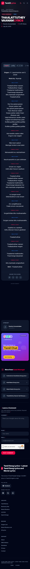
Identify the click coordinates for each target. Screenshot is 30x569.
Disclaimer (4, 545)
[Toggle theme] (20, 3)
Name (3, 430)
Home (2, 9)
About (2, 539)
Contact (3, 551)
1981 (15, 14)
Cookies (17, 565)
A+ (22, 65)
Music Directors (5, 509)
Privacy (3, 548)
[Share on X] (8, 493)
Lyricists (3, 512)
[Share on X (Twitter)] (13, 277)
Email (3, 437)
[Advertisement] (15, 45)
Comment (4, 415)
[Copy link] (20, 277)
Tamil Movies (4, 503)
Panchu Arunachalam (9, 24)
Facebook (7, 485)
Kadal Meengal (9, 9)
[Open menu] (27, 3)
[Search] (24, 3)
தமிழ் (13, 65)
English (7, 65)
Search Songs (5, 515)
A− (17, 65)
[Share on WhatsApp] (16, 277)
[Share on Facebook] (9, 277)
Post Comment (8, 453)
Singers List (4, 524)
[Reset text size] (20, 66)
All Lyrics (3, 530)
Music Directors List (6, 527)
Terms (12, 565)
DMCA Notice (4, 542)
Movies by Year (5, 506)
